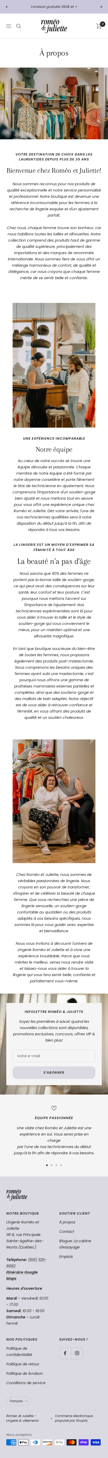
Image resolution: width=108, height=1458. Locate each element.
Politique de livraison (24, 1373)
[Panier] (99, 26)
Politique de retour (22, 1364)
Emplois (66, 1256)
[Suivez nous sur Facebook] (65, 1353)
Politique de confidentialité (19, 1351)
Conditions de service (26, 1382)
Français (16, 1401)
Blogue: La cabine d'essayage (75, 1244)
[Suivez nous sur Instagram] (77, 1353)
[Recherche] (18, 26)
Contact (66, 1231)
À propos (67, 1222)
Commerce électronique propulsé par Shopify (74, 1418)
